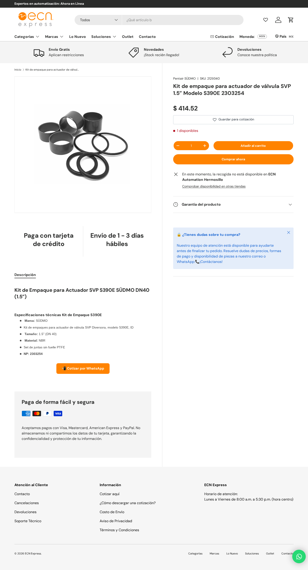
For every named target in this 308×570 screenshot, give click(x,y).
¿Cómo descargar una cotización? (128, 503)
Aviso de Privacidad (116, 521)
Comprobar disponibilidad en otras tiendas (214, 186)
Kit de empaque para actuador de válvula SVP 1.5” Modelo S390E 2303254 (52, 69)
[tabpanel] (82, 332)
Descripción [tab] (25, 274)
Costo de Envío (112, 512)
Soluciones (101, 36)
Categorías (24, 36)
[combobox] (159, 20)
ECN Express (33, 553)
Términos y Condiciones (119, 530)
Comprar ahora (233, 159)
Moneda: (247, 36)
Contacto (147, 36)
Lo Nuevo (77, 36)
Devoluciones (25, 512)
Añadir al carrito (253, 146)
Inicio (17, 69)
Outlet (127, 36)
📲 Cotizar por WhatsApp (83, 368)
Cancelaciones (26, 503)
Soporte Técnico (27, 521)
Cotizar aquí (110, 494)
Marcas (51, 36)
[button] (291, 20)
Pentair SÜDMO (184, 78)
